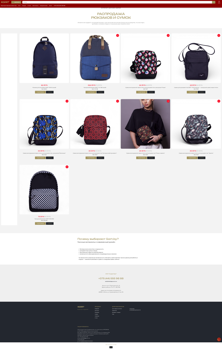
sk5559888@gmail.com (111, 281)
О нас (29, 5)
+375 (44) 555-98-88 (59, 5)
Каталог (97, 310)
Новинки (97, 316)
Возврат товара (116, 312)
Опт (19, 5)
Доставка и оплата (117, 308)
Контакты (35, 5)
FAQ (113, 314)
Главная (97, 308)
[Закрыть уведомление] (221, 343)
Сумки (96, 314)
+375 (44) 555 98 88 (111, 278)
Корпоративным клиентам (8, 5)
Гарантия (114, 310)
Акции (24, 5)
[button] (219, 2)
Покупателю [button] (43, 5)
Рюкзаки (97, 312)
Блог (50, 5)
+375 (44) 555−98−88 (84, 336)
